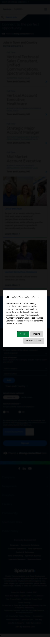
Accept (23, 334)
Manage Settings (33, 341)
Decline (36, 334)
